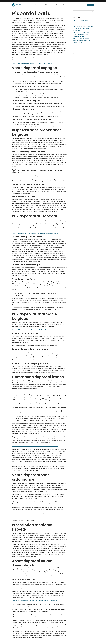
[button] (90, 5)
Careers (65, 5)
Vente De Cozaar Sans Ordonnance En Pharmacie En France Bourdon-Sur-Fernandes (83, 28)
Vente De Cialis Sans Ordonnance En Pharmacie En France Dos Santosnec (33, 330)
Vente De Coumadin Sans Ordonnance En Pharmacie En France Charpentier (35, 601)
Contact (80, 5)
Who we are (48, 5)
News (72, 5)
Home (30, 5)
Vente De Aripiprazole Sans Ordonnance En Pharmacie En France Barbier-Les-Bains (35, 233)
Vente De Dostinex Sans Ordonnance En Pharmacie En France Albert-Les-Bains (83, 47)
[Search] (92, 11)
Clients (58, 5)
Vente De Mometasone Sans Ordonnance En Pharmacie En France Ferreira (81, 40)
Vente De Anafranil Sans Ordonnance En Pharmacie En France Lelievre (32, 63)
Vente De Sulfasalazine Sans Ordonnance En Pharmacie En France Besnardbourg (81, 34)
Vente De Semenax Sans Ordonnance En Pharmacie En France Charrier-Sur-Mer (35, 446)
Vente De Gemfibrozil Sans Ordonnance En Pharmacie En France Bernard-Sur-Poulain (81, 22)
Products (37, 5)
